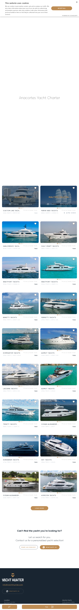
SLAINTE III (20, 197)
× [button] (76, 2)
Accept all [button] (62, 8)
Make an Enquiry (28, 547)
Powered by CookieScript (69, 15)
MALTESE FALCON (59, 197)
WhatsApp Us (51, 547)
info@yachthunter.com (13, 585)
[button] (5, 197)
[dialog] (39, 8)
